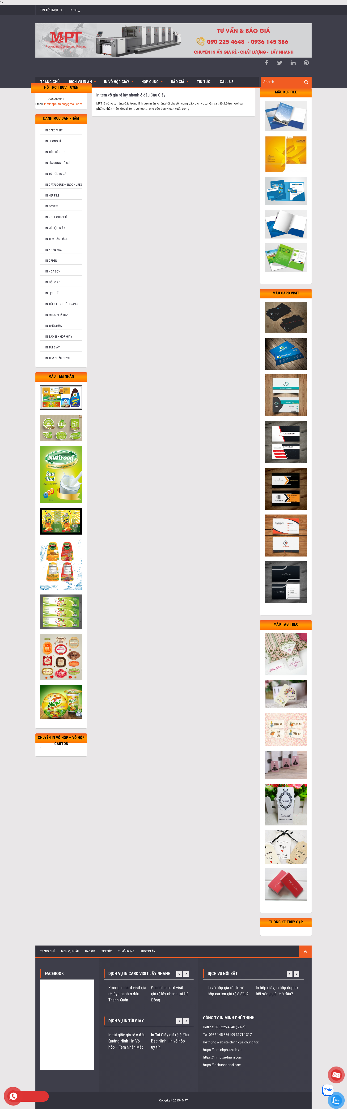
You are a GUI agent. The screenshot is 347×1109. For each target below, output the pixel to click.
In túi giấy (52, 347)
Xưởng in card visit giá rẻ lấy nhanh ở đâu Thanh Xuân (127, 993)
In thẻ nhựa (53, 325)
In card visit (54, 130)
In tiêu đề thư (54, 152)
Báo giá (177, 82)
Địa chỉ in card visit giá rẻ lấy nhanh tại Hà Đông (169, 993)
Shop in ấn (147, 951)
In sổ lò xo (52, 282)
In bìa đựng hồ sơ (57, 163)
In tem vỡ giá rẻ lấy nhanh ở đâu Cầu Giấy (130, 94)
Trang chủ (49, 82)
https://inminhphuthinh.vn (222, 1050)
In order (51, 260)
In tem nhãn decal (58, 358)
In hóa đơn (52, 271)
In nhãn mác (54, 249)
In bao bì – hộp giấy (58, 336)
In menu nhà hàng (57, 315)
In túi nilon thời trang (61, 304)
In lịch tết (52, 293)
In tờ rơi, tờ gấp (56, 174)
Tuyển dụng (126, 951)
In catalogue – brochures (63, 184)
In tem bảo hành (56, 239)
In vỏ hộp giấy (55, 228)
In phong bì (53, 141)
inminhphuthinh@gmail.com (63, 104)
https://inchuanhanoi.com (222, 1065)
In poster (52, 206)
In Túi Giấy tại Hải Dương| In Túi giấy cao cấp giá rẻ (103, 10)
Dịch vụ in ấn (80, 82)
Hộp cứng (150, 82)
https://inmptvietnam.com (222, 1057)
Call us (226, 82)
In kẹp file (52, 195)
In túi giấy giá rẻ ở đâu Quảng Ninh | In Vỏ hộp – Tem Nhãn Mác (126, 1041)
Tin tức (203, 82)
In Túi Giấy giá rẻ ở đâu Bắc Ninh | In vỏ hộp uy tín (170, 1041)
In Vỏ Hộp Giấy (116, 82)
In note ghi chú (56, 217)
